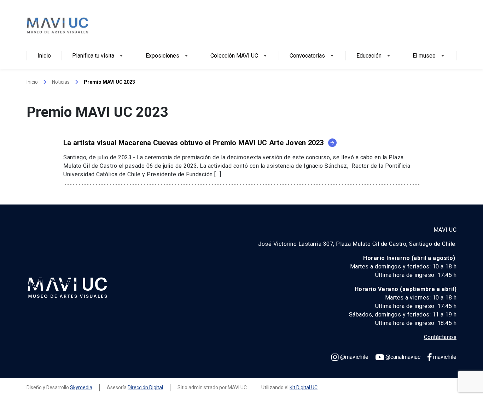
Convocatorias (312, 56)
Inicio (44, 56)
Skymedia (81, 387)
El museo (429, 56)
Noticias (61, 82)
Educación (373, 56)
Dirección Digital (145, 387)
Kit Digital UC (304, 387)
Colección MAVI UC (239, 56)
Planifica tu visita (98, 56)
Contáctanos (440, 337)
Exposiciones (167, 56)
